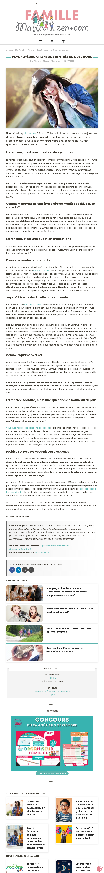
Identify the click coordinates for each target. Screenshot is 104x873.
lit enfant (52, 677)
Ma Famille (20, 50)
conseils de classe (33, 304)
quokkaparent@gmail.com (55, 545)
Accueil (9, 50)
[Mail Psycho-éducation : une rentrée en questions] (31, 570)
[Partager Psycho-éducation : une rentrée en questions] (12, 570)
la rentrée (30, 133)
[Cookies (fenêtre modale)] (99, 868)
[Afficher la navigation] (41, 41)
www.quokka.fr (42, 552)
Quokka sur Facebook (20, 549)
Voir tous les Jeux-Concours (52, 773)
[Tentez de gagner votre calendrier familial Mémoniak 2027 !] (52, 743)
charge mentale (41, 270)
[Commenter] (25, 570)
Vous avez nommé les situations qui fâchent (28, 427)
